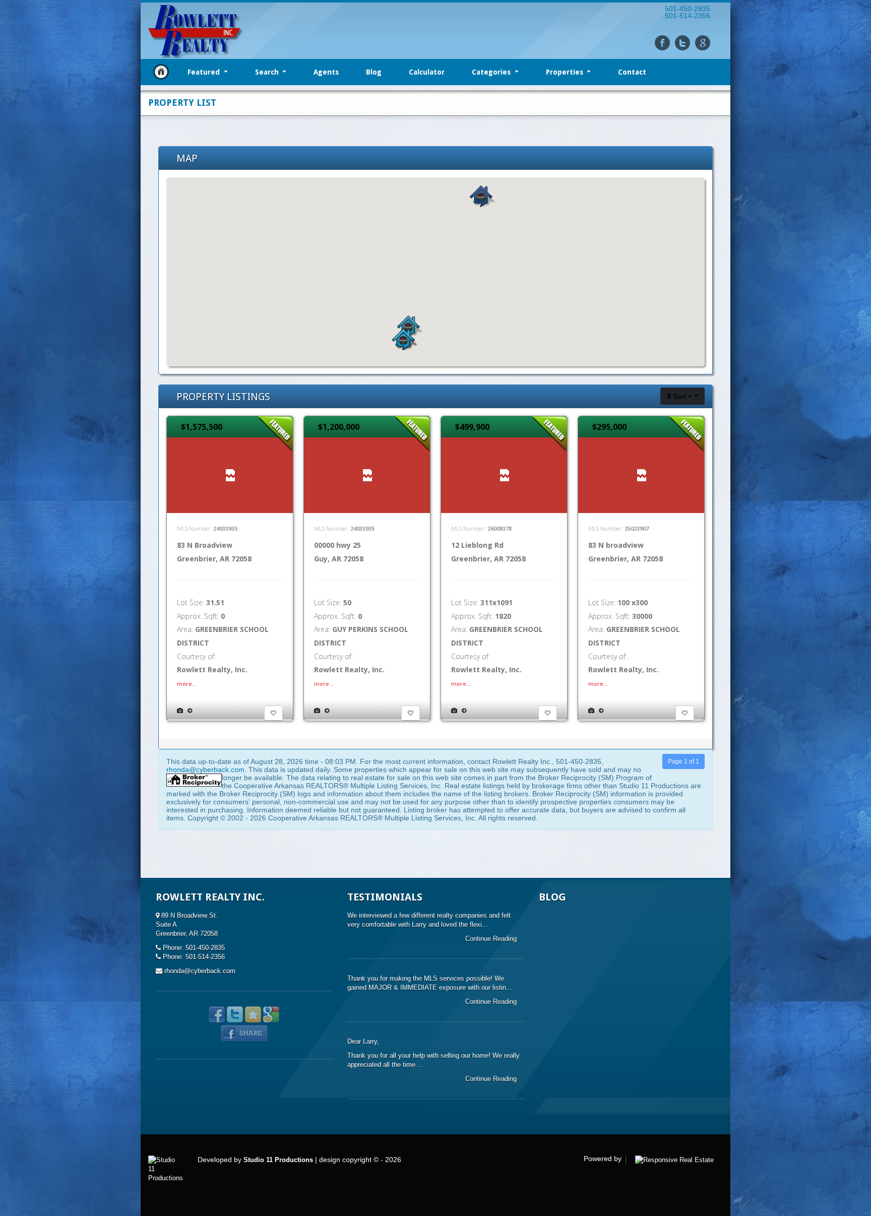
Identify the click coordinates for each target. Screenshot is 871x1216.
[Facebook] (662, 42)
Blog (374, 72)
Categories (492, 72)
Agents (326, 72)
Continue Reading (492, 938)
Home (161, 72)
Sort (679, 396)
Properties (565, 72)
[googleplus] (702, 42)
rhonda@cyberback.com (205, 769)
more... (187, 683)
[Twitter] (682, 42)
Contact (632, 72)
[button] (482, 196)
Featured (205, 72)
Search (268, 72)
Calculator (427, 72)
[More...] (190, 710)
